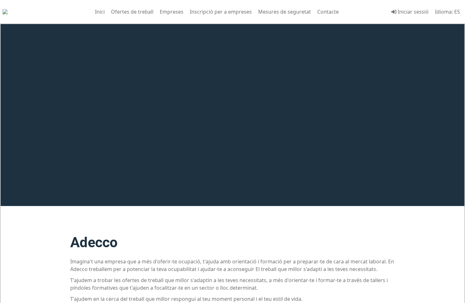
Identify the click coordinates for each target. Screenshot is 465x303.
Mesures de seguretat (284, 11)
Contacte (328, 11)
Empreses (171, 11)
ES (457, 11)
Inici (100, 11)
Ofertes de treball (132, 11)
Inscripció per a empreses (221, 11)
